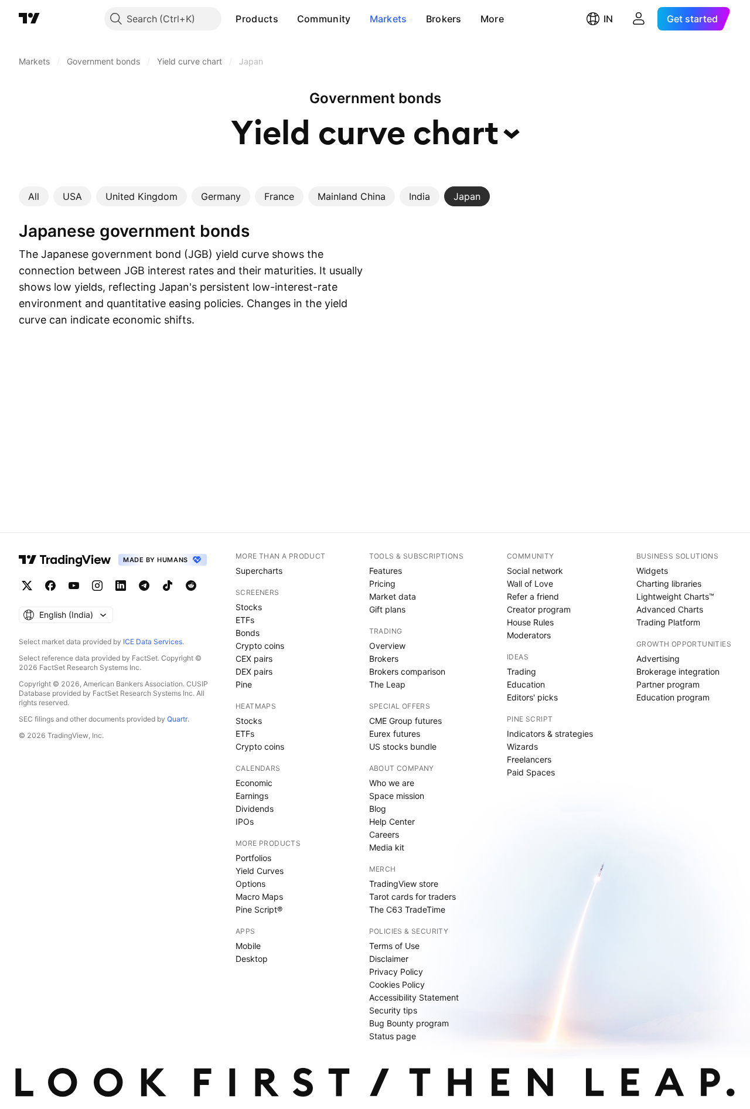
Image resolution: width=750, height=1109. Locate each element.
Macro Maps (259, 897)
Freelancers (529, 759)
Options (250, 884)
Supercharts (259, 571)
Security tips (393, 1010)
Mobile (248, 946)
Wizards (522, 746)
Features (385, 571)
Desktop (252, 959)
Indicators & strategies (550, 734)
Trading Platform (668, 622)
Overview (387, 646)
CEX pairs (254, 659)
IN (608, 19)
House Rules (530, 622)
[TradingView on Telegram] (144, 585)
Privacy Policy (396, 972)
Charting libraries (668, 583)
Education (526, 684)
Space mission (396, 796)
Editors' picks (532, 697)
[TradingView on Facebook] (50, 585)
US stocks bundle (403, 746)
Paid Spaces (531, 772)
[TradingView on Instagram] (97, 585)
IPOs (245, 821)
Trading (521, 671)
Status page (392, 1036)
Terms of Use (394, 946)
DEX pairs (254, 671)
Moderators (529, 635)
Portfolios (253, 858)
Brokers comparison (407, 671)
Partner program (668, 684)
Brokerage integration (678, 671)
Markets (388, 19)
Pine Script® (259, 909)
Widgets (652, 571)
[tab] (34, 196)
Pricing (382, 583)
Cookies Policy (397, 984)
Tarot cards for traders (412, 897)
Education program (673, 697)
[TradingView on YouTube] (74, 585)
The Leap (387, 684)
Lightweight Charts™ (675, 596)
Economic (254, 783)
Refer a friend (533, 596)
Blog (377, 809)
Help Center (392, 821)
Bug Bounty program (409, 1023)
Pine (244, 684)
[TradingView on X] (27, 585)
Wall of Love (530, 583)
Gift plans (387, 609)
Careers (384, 834)
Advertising (658, 659)
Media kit (386, 847)
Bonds (248, 633)
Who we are (391, 783)
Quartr (177, 719)
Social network (535, 571)
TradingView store (403, 884)
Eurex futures (394, 734)
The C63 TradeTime (407, 909)
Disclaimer (388, 959)
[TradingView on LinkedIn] (120, 585)
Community (324, 19)
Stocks (249, 607)
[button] (287, 18)
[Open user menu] (638, 18)
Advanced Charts (669, 609)
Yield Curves (260, 871)
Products (257, 19)
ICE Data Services (152, 641)
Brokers (444, 19)
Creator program (539, 609)
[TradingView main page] (29, 19)
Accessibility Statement (414, 997)
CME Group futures (405, 721)
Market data (392, 596)
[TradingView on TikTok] (167, 585)
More (492, 19)
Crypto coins (260, 646)
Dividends (255, 809)
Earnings (252, 796)
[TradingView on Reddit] (191, 585)
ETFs (245, 620)
